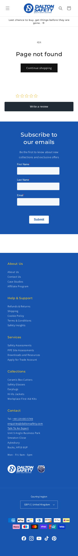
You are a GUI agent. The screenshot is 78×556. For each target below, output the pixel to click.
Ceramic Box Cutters (20, 379)
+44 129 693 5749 (22, 418)
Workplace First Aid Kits (22, 398)
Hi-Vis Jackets (16, 394)
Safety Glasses (16, 384)
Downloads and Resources (24, 355)
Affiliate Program (18, 286)
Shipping (13, 311)
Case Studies (15, 281)
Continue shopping (39, 68)
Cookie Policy (16, 315)
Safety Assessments (20, 345)
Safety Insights (17, 325)
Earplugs (13, 389)
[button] (7, 8)
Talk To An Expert (18, 428)
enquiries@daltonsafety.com (25, 423)
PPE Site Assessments (21, 350)
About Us (13, 272)
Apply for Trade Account (22, 359)
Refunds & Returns (19, 306)
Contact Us (14, 276)
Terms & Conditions (19, 320)
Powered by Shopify (49, 553)
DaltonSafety (32, 553)
